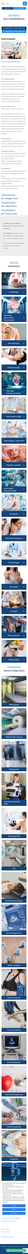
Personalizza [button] (14, 1213)
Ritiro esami (19, 8)
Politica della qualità (7, 1237)
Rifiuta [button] (13, 1209)
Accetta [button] (14, 1205)
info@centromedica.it (9, 1221)
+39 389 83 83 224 (8, 1218)
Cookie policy (5, 1229)
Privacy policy (5, 1232)
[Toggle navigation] (25, 3)
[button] (16, 1250)
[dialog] (14, 1198)
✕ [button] (25, 1183)
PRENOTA (7, 8)
